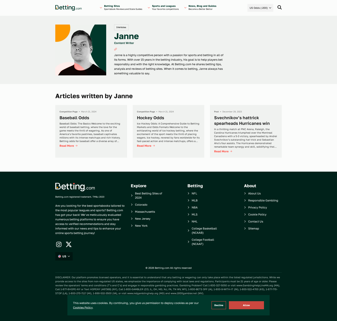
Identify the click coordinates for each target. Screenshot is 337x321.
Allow (246, 305)
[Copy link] (115, 49)
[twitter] (68, 244)
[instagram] (58, 244)
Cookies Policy (82, 307)
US (64, 256)
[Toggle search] (279, 7)
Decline (218, 305)
